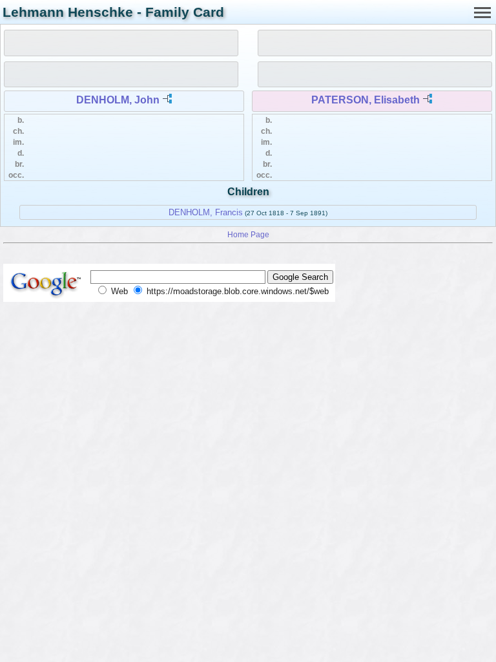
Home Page (248, 234)
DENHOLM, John (118, 99)
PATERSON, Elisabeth (365, 99)
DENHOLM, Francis (206, 212)
